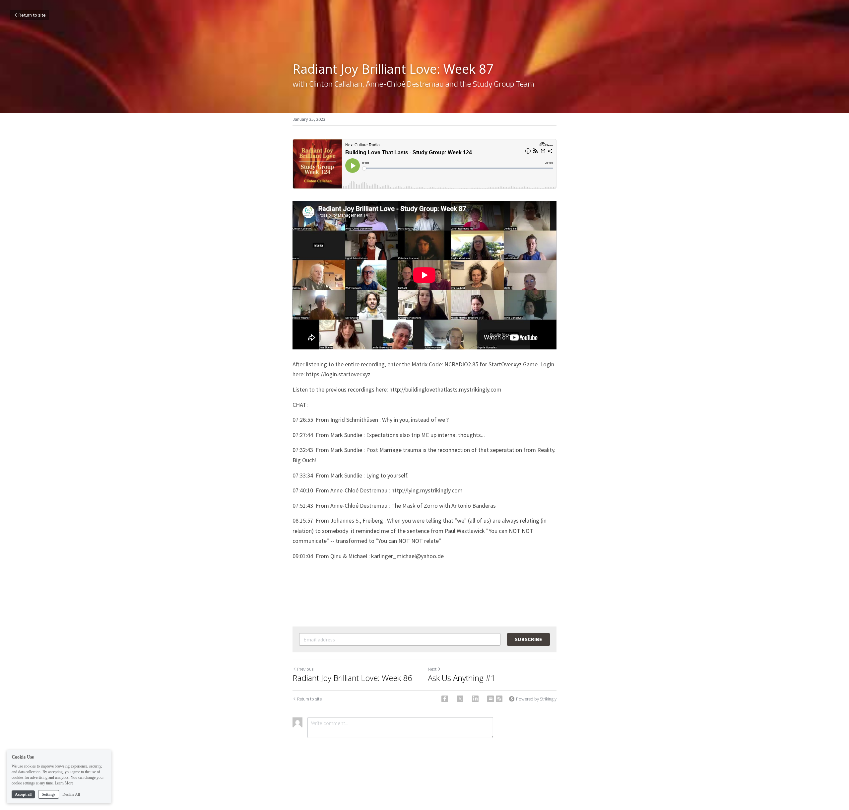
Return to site (32, 15)
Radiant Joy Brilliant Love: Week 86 (352, 678)
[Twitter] (460, 699)
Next (432, 669)
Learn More (64, 782)
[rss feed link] (499, 699)
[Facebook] (444, 699)
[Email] (490, 699)
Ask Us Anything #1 (461, 678)
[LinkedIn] (475, 699)
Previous (305, 669)
